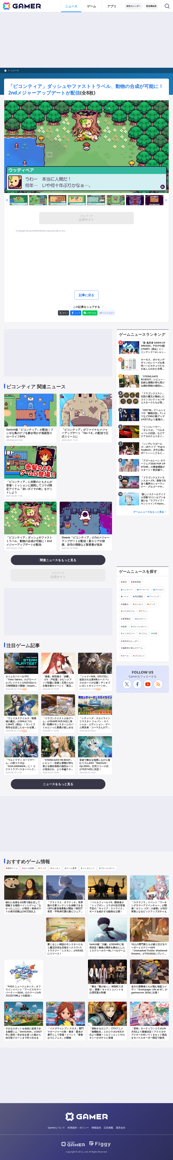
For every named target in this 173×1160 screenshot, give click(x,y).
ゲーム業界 (71, 868)
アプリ (111, 6)
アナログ (159, 589)
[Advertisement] (86, 40)
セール (126, 655)
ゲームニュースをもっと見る (148, 511)
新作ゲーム (13, 868)
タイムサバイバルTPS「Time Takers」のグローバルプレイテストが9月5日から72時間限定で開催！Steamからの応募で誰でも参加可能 (21, 682)
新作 (125, 581)
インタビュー (129, 633)
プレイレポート (140, 626)
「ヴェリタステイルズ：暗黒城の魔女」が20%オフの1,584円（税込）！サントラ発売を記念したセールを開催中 (21, 724)
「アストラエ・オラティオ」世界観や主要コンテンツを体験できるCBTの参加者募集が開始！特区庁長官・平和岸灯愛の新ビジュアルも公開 (65, 908)
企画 (155, 633)
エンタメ (139, 604)
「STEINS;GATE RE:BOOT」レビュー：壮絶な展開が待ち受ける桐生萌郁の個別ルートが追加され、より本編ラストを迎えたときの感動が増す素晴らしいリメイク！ (58, 767)
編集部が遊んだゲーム (133, 647)
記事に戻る (86, 295)
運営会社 (120, 1127)
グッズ (152, 604)
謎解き (126, 604)
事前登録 (137, 581)
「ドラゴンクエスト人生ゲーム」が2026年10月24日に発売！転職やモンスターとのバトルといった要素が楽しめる (58, 723)
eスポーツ (141, 618)
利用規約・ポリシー (78, 1127)
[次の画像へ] (86, 146)
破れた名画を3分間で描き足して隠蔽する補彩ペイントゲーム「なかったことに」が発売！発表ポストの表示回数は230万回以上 (23, 907)
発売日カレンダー (131, 641)
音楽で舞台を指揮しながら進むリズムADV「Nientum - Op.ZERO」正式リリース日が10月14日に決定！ (94, 764)
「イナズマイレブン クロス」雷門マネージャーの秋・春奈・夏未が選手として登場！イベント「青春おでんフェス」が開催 (65, 1033)
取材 (125, 626)
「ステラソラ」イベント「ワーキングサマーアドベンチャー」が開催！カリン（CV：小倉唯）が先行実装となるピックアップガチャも (149, 907)
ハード (126, 596)
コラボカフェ (129, 611)
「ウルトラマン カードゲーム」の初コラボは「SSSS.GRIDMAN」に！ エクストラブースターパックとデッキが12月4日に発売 (21, 766)
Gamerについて (56, 1127)
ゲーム (91, 6)
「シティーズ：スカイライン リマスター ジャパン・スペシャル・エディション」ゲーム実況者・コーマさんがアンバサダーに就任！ (94, 724)
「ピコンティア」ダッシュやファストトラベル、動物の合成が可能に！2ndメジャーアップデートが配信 (29, 541)
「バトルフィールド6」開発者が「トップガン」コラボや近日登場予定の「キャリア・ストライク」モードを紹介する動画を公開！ (107, 907)
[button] (7, 200)
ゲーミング (154, 596)
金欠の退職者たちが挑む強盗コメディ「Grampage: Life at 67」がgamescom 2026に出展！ (149, 989)
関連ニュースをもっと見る (58, 560)
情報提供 (96, 1127)
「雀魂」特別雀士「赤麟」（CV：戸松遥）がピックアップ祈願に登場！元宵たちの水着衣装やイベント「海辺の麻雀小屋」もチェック (58, 682)
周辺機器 (139, 596)
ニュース (71, 6)
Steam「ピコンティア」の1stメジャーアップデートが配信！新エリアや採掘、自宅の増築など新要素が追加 (85, 541)
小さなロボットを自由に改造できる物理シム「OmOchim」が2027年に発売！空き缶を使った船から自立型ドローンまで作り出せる (24, 1033)
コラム (144, 633)
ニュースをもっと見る (58, 784)
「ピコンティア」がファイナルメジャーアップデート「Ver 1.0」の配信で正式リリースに (85, 433)
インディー (128, 589)
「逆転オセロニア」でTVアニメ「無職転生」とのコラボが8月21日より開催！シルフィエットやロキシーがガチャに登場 (107, 1033)
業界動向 (127, 618)
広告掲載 (108, 1127)
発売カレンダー (133, 6)
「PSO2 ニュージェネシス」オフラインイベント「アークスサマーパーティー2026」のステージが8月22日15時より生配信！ (23, 991)
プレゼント (140, 655)
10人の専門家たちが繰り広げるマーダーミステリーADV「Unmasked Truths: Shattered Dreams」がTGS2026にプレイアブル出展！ (149, 950)
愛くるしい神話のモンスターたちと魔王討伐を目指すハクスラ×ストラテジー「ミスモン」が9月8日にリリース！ (65, 949)
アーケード (144, 589)
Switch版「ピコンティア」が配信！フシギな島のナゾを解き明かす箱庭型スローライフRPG (29, 433)
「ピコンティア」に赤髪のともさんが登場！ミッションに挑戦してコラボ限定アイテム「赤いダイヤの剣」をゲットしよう (29, 487)
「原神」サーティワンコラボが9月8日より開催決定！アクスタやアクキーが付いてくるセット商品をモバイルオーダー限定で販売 (149, 1033)
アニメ (144, 611)
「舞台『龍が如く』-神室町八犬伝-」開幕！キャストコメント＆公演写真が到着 (106, 989)
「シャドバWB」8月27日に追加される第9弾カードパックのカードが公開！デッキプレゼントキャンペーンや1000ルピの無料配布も (94, 682)
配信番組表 (151, 6)
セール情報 (29, 868)
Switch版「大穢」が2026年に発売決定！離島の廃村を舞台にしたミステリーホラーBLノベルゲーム (107, 947)
